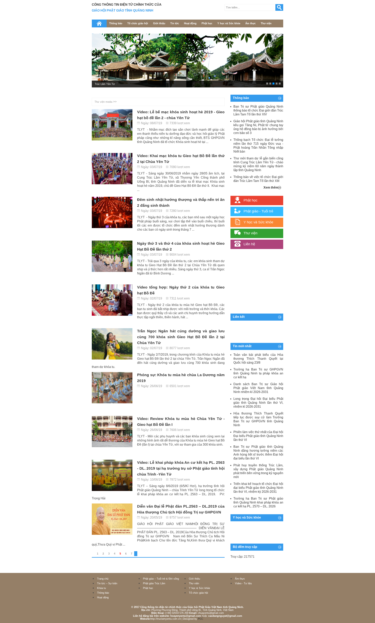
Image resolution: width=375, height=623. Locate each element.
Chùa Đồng (101, 84)
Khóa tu (101, 588)
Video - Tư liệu (243, 583)
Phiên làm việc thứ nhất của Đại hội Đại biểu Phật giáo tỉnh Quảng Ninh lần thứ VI (258, 435)
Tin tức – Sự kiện (107, 583)
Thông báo (115, 23)
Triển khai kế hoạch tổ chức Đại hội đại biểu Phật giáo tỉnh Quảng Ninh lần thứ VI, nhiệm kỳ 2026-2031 (258, 487)
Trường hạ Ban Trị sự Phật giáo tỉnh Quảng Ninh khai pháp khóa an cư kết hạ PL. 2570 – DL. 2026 (258, 502)
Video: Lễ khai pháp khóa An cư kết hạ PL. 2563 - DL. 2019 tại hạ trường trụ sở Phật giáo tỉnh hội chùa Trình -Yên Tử (181, 468)
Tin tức (174, 23)
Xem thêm (270, 187)
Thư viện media (103, 101)
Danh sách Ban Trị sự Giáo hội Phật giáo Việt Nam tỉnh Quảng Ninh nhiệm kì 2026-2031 (258, 388)
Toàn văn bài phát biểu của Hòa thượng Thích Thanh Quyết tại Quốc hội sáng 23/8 (258, 358)
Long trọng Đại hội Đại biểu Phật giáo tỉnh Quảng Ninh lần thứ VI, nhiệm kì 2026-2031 (258, 402)
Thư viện (266, 23)
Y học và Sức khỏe (228, 23)
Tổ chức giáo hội (137, 23)
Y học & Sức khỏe (199, 588)
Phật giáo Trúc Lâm (154, 583)
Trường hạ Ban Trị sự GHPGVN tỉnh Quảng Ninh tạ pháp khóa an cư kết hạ (258, 373)
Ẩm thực (250, 23)
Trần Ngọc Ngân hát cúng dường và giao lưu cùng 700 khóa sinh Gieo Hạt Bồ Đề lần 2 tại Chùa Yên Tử (181, 337)
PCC (200, 618)
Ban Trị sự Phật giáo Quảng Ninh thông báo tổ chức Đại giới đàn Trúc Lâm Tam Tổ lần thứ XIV (258, 110)
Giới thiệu (159, 23)
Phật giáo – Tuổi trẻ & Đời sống (161, 578)
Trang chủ (102, 578)
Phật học (207, 23)
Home (99, 23)
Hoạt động (190, 23)
